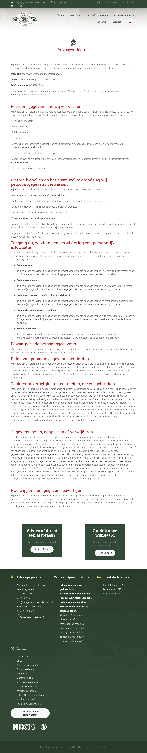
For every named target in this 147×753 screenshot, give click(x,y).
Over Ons (75, 15)
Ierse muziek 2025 (112, 589)
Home (60, 15)
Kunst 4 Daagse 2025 (114, 585)
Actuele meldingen (110, 2)
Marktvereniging (25, 677)
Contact (117, 21)
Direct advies (41, 549)
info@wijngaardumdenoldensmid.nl (35, 602)
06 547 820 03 (24, 597)
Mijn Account (128, 2)
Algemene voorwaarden (28, 665)
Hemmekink (23, 673)
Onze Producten (97, 15)
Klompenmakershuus (27, 682)
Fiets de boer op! (111, 593)
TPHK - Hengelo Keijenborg (30, 695)
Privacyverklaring (25, 669)
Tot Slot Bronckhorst (27, 686)
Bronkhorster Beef (25, 699)
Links (19, 660)
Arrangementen (123, 15)
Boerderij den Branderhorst (30, 703)
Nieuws (102, 21)
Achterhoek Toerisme (27, 690)
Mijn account (23, 656)
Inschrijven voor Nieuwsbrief (30, 713)
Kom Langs (104, 552)
